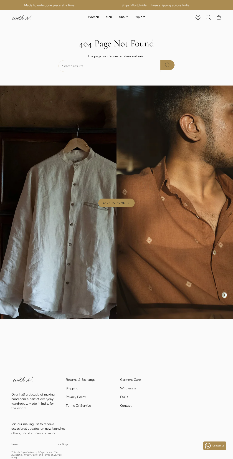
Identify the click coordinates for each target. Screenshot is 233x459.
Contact (126, 405)
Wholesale (128, 388)
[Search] (167, 65)
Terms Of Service (78, 405)
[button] (93, 17)
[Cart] (219, 17)
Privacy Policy (76, 397)
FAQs (124, 397)
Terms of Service (52, 454)
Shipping (72, 388)
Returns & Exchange (81, 379)
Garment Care (130, 379)
